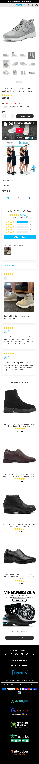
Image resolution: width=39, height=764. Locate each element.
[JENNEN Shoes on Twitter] (5, 654)
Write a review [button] (19, 237)
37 (3, 107)
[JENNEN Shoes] (19, 5)
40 (14, 107)
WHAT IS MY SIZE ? (12, 103)
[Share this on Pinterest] (19, 198)
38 (6, 107)
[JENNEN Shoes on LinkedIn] (33, 654)
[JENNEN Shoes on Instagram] (27, 654)
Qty (3, 112)
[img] (9, 274)
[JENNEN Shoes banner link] (19, 609)
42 (21, 107)
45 (31, 107)
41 (17, 107)
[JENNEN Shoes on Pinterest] (22, 654)
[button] (7, 95)
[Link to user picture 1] (19, 297)
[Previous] (4, 32)
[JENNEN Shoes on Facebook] (11, 654)
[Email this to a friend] (25, 198)
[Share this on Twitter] (8, 198)
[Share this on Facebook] (14, 198)
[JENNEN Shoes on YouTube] (16, 654)
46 (35, 107)
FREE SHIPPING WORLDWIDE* (20, 1)
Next (34, 10)
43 (24, 107)
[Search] (32, 5)
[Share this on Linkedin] (30, 198)
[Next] (35, 32)
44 (28, 107)
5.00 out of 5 (24, 215)
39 (10, 107)
